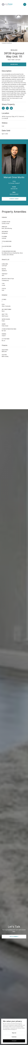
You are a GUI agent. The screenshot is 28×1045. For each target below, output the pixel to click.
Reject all (14, 1032)
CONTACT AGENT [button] (14, 198)
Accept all (14, 1040)
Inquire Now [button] (14, 64)
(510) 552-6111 (14, 188)
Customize (14, 1036)
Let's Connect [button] (14, 936)
